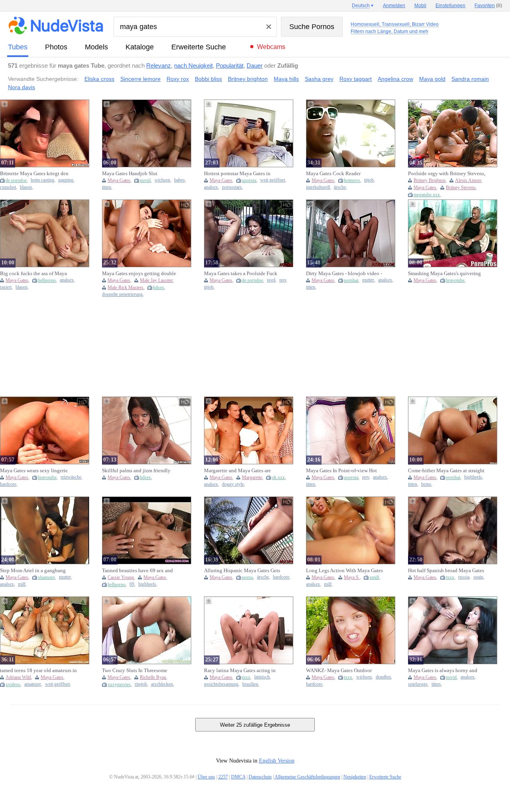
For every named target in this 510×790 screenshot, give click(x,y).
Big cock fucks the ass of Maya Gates (33, 273)
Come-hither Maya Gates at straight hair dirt (446, 470)
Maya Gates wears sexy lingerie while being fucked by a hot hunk (36, 470)
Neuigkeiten (354, 777)
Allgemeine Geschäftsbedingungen (307, 777)
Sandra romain (470, 79)
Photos (56, 47)
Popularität (229, 65)
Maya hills (286, 79)
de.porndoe (16, 180)
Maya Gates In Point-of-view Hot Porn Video (341, 470)
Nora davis (21, 87)
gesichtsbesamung (221, 684)
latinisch (262, 677)
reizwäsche (71, 477)
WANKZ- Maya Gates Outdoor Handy (339, 670)
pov (282, 280)
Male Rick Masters (125, 287)
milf (22, 584)
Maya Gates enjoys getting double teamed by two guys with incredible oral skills (140, 273)
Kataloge (140, 47)
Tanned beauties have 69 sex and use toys (137, 570)
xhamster (46, 577)
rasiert (6, 287)
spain (478, 577)
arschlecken (162, 684)
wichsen (162, 180)
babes (179, 180)
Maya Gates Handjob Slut (129, 173)
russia (463, 577)
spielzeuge (418, 684)
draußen (383, 677)
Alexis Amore (468, 180)
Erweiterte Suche (198, 47)
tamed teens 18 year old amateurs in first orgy (38, 670)
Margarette (252, 477)
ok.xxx (278, 477)
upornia (249, 180)
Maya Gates (119, 180)
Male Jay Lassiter (156, 280)
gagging (65, 180)
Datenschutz (260, 777)
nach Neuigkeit (193, 65)
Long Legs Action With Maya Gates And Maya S (344, 570)
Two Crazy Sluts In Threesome (134, 670)
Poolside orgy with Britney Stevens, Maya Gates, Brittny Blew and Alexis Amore (446, 173)
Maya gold (432, 79)
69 (131, 584)
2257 (223, 777)
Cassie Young (121, 577)
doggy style (233, 484)
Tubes (17, 47)
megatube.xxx (427, 195)
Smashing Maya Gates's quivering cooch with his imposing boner (444, 273)
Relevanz (158, 65)
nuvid (145, 180)
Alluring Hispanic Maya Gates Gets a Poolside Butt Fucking (242, 570)
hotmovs (352, 180)
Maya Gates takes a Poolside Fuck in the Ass (240, 273)
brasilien (250, 684)
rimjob (141, 684)
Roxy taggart (355, 79)
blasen (26, 187)
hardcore (8, 484)
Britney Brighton (429, 180)
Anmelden (394, 5)
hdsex (158, 287)
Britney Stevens (461, 187)
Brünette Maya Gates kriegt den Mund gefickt (34, 173)
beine (426, 484)
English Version (276, 761)
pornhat (351, 280)
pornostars (232, 187)
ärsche (340, 187)
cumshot (8, 187)
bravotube (455, 280)
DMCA (238, 777)
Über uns (206, 777)
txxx (450, 577)
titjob (369, 180)
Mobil (420, 5)
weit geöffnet (272, 180)
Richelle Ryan (153, 677)
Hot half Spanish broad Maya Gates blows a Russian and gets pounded (446, 570)
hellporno (47, 280)
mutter (368, 280)
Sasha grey (319, 79)
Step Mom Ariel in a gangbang (33, 570)
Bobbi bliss (208, 79)
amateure (32, 684)
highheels (473, 477)
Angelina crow (395, 79)
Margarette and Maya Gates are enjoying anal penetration (237, 470)
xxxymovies (119, 684)
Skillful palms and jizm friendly (136, 470)
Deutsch (361, 5)
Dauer (255, 65)
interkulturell (318, 187)
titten (106, 187)
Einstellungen (450, 5)
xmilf (374, 577)
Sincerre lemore (140, 79)
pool (271, 280)
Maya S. (352, 577)
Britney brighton (248, 79)
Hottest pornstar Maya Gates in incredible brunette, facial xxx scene (243, 173)
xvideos (13, 684)
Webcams (271, 46)
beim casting (42, 180)
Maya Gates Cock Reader (333, 173)
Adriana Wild (18, 677)
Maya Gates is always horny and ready (442, 670)
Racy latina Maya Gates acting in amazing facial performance (240, 670)
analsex (211, 187)
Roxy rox (178, 79)
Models (96, 47)
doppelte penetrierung (122, 294)
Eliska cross (99, 79)
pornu (247, 577)
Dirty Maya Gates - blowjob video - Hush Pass (344, 273)
